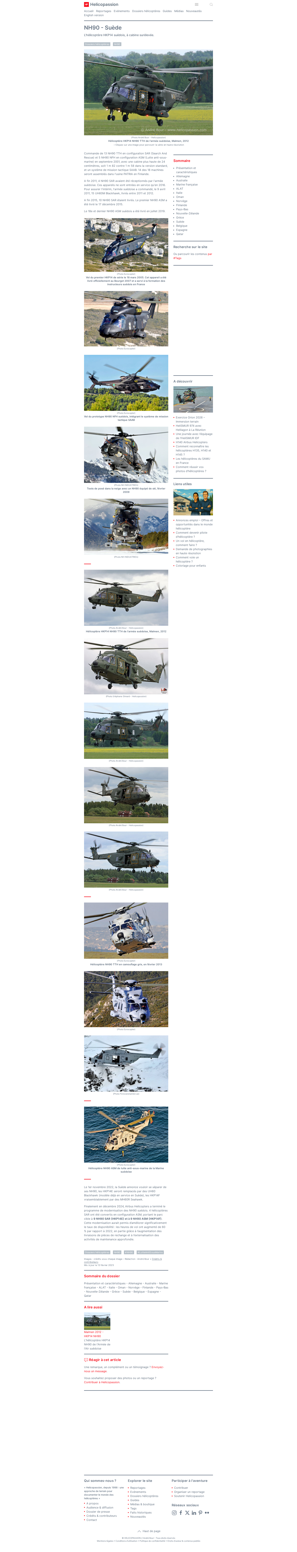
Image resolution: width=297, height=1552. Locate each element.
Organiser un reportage (189, 1492)
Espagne (153, 1291)
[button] (196, 4)
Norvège (134, 1287)
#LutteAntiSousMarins (150, 1252)
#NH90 (129, 1252)
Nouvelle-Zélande (97, 1291)
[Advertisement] (193, 320)
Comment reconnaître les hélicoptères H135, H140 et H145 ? (193, 450)
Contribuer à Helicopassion (101, 1382)
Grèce (116, 1291)
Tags (133, 1508)
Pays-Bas (162, 1287)
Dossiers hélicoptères (146, 11)
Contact (91, 1520)
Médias (179, 11)
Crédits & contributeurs (101, 1515)
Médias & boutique (142, 1504)
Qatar (87, 1295)
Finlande (147, 1287)
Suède (127, 1291)
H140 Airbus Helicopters (191, 442)
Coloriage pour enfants (191, 565)
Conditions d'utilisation (126, 1541)
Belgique (139, 1291)
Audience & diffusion (99, 1507)
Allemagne (135, 1283)
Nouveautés (194, 11)
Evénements (122, 11)
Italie (112, 1287)
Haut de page (151, 1531)
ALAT (102, 1287)
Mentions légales (105, 1541)
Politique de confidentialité (152, 1541)
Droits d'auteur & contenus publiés (183, 1541)
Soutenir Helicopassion (189, 1496)
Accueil (89, 11)
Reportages (103, 11)
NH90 (117, 44)
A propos (92, 1503)
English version (94, 15)
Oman (121, 1287)
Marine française (187, 184)
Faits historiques (141, 1512)
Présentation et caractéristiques (104, 1283)
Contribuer (181, 1487)
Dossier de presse (98, 1511)
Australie (150, 1283)
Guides (167, 11)
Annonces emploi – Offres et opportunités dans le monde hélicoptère (194, 524)
